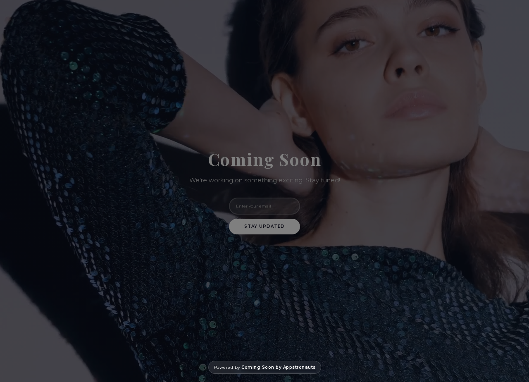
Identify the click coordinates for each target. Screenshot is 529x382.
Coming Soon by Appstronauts (278, 367)
